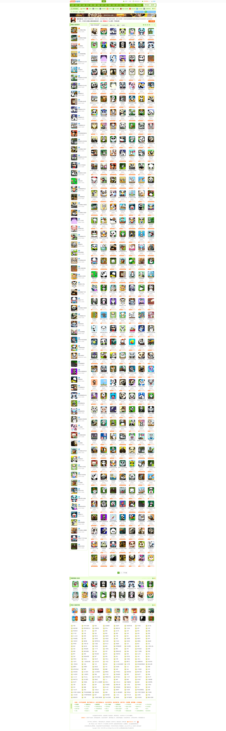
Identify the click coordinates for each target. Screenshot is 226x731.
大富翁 (106, 648)
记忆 (149, 643)
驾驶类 (117, 643)
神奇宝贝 (75, 679)
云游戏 (126, 5)
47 (79, 393)
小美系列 (86, 674)
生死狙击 (96, 8)
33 (79, 282)
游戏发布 (108, 721)
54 (79, 449)
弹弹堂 (84, 8)
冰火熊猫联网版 (82, 53)
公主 (128, 666)
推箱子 (138, 638)
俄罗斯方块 (97, 641)
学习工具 (129, 694)
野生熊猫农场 (81, 403)
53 (79, 441)
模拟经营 (75, 697)
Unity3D (75, 689)
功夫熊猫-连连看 (82, 101)
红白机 (117, 661)
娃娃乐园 (129, 671)
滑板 (149, 630)
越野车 (74, 666)
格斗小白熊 (81, 220)
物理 (85, 669)
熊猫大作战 (81, 490)
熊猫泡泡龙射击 (82, 506)
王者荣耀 (128, 702)
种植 (149, 651)
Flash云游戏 (108, 697)
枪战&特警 (86, 656)
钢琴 (117, 679)
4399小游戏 (75, 11)
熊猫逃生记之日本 (82, 61)
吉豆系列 (86, 671)
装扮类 (103, 37)
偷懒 (106, 692)
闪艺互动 (132, 5)
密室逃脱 (142, 622)
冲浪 (138, 636)
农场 (85, 664)
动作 (76, 5)
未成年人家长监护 (137, 726)
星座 (85, 654)
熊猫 (96, 674)
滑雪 (138, 630)
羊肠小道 (86, 643)
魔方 (138, 643)
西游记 (96, 679)
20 (79, 179)
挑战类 (149, 641)
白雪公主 (118, 682)
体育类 (151, 64)
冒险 (91, 5)
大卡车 (106, 689)
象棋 (138, 682)
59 (79, 489)
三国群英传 (148, 8)
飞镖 (117, 636)
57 (79, 473)
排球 (138, 633)
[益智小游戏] (81, 39)
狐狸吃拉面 (81, 228)
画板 (149, 671)
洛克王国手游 (108, 702)
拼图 (149, 666)
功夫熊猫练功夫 (82, 315)
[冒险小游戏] (81, 31)
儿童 (113, 5)
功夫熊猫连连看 (82, 260)
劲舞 (138, 646)
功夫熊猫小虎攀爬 (82, 530)
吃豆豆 (106, 643)
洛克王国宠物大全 (100, 702)
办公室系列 (97, 671)
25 (79, 219)
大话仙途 (140, 8)
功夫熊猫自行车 (82, 236)
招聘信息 (124, 721)
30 (79, 258)
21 (79, 187)
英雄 (128, 654)
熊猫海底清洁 (81, 411)
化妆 (74, 648)
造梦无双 (77, 708)
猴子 (96, 694)
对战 (149, 694)
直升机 (128, 656)
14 (79, 131)
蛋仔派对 (148, 710)
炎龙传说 (150, 661)
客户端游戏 (129, 697)
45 (79, 377)
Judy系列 (75, 674)
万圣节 (74, 661)
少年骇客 (139, 669)
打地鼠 (96, 643)
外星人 (106, 659)
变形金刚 (86, 648)
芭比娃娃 (97, 654)
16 (79, 147)
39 (79, 330)
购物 (74, 651)
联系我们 (117, 715)
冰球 (128, 633)
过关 (117, 5)
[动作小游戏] (81, 150)
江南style (97, 689)
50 (79, 417)
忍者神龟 (150, 682)
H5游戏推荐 (104, 25)
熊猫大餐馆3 (81, 355)
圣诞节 (117, 625)
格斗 (100, 622)
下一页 (125, 572)
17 (79, 155)
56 (79, 465)
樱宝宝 (128, 661)
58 (79, 481)
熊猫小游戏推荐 (95, 25)
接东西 (128, 641)
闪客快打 (75, 641)
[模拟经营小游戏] (82, 357)
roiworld (75, 677)
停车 (128, 648)
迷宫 (117, 638)
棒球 (117, 633)
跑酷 (134, 614)
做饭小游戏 (128, 706)
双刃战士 (118, 677)
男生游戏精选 (140, 689)
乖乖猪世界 (118, 646)
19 (79, 171)
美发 (106, 664)
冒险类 (151, 37)
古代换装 (134, 622)
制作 (138, 666)
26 (79, 226)
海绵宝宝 (92, 622)
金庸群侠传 (140, 661)
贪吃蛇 (96, 638)
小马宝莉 (75, 694)
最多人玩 (112, 25)
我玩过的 (137, 1)
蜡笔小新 (118, 684)
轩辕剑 (138, 684)
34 (79, 290)
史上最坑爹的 (119, 692)
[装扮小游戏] (81, 397)
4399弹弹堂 (128, 704)
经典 (74, 625)
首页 (72, 5)
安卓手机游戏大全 (139, 12)
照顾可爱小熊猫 (82, 498)
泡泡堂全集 (129, 625)
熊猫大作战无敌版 (82, 339)
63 (79, 520)
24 (79, 211)
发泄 (117, 669)
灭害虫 (149, 684)
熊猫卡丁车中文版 (82, 538)
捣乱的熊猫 (81, 252)
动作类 (94, 158)
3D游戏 (151, 614)
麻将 (106, 646)
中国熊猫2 (80, 45)
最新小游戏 (118, 706)
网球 (106, 633)
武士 (149, 654)
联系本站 (95, 721)
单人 (126, 614)
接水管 (85, 646)
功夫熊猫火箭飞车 (82, 450)
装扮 (109, 5)
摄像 (85, 687)
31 (79, 266)
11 (79, 107)
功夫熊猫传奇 (81, 387)
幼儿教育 (86, 679)
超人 (149, 659)
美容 (85, 684)
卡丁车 (96, 648)
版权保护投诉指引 (118, 723)
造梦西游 (108, 706)
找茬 (85, 638)
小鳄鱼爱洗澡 (98, 708)
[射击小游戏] (81, 341)
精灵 (96, 687)
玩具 (74, 687)
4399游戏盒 (139, 702)
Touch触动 (117, 8)
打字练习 (139, 677)
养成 (85, 689)
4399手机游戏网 (82, 702)
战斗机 (149, 625)
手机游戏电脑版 (87, 692)
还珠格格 (118, 687)
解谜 (109, 614)
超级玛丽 (75, 628)
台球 (149, 628)
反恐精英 (107, 625)
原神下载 (122, 702)
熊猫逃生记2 (81, 117)
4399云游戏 (118, 710)
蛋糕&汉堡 (118, 651)
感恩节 (117, 689)
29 (79, 250)
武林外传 (118, 654)
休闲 (102, 5)
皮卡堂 (110, 8)
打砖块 (117, 641)
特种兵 (74, 659)
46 (79, 385)
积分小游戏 (97, 677)
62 (79, 512)
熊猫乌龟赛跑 (81, 522)
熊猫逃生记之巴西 (82, 77)
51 (79, 425)
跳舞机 (138, 641)
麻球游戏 (97, 669)
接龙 (74, 646)
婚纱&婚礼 (86, 651)
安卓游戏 (77, 706)
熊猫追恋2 (80, 458)
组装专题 (107, 694)
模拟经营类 (122, 64)
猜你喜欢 (146, 1)
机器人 (106, 682)
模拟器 (117, 697)
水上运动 (75, 636)
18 (79, 163)
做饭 (109, 622)
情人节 (149, 677)
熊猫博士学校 (81, 284)
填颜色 (85, 682)
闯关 (143, 614)
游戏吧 (152, 5)
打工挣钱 (139, 651)
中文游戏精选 (151, 622)
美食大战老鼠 (125, 8)
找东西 (117, 666)
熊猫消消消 (81, 323)
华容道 (96, 646)
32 (79, 274)
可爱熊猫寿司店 (82, 188)
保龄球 (106, 636)
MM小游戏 (86, 625)
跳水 (128, 636)
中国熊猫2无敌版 (82, 38)
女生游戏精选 (125, 622)
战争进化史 (75, 669)
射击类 (132, 91)
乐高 (74, 684)
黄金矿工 (87, 710)
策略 (98, 5)
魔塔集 (85, 641)
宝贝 (96, 664)
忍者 (74, 656)
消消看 (128, 638)
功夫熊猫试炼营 (82, 435)
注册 (130, 1)
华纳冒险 (75, 638)
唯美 (96, 625)
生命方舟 (97, 661)
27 (79, 234)
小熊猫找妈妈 (81, 347)
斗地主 (106, 661)
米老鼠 (128, 659)
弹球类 (74, 643)
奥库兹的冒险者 (141, 664)
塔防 (117, 614)
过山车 (138, 654)
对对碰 (138, 625)
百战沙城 (133, 8)
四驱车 (85, 666)
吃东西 (106, 641)
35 (79, 298)
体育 (80, 5)
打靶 (117, 659)
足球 (128, 630)
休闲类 (94, 37)
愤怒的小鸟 (108, 677)
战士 (117, 656)
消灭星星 (148, 706)
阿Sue (106, 628)
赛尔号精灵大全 (91, 702)
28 (79, 242)
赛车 (100, 614)
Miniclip (85, 677)
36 (79, 306)
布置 (106, 651)
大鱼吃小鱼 (150, 646)
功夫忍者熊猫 (81, 331)
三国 (85, 630)
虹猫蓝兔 (97, 628)
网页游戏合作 (102, 721)
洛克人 (85, 659)
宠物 (128, 651)
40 (79, 338)
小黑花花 (75, 664)
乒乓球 (74, 633)
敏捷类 (94, 50)
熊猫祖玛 (80, 69)
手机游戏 (138, 5)
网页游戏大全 (87, 628)
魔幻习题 (139, 671)
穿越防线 (129, 682)
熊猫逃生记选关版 (82, 141)
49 (79, 409)
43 (79, 361)
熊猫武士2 (80, 514)
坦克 (83, 622)
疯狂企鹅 (150, 664)
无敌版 (91, 614)
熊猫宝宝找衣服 (82, 474)
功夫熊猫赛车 (81, 363)
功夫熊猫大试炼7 (82, 149)
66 (79, 544)
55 (79, 457)
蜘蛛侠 (106, 671)
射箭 (96, 633)
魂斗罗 (96, 659)
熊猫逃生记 (81, 93)
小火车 (128, 677)
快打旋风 (139, 648)
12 (79, 115)
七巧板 (128, 684)
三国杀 (90, 8)
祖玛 (149, 638)
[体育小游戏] (81, 198)
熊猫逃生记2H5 (81, 109)
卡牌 (85, 697)
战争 (96, 684)
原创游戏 (75, 671)
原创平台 (113, 721)
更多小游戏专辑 (75, 605)
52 (79, 433)
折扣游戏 (139, 697)
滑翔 (149, 633)
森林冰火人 (74, 622)
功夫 (138, 687)
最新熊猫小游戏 (75, 578)
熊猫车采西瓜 (81, 546)
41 (79, 346)
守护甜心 (118, 671)
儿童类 (103, 253)
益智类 (113, 37)
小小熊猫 (80, 427)
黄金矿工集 (117, 622)
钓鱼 (85, 633)
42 (79, 354)
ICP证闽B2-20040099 (108, 723)
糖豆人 (107, 708)
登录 (126, 1)
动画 (149, 687)
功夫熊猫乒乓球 (82, 292)
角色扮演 (75, 630)
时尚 (106, 654)
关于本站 (90, 721)
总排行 (123, 25)
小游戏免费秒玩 (139, 710)
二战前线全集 (87, 661)
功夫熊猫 (80, 443)
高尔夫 (96, 636)
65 (79, 536)
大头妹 (128, 628)
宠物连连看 (128, 710)
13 (79, 123)
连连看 (83, 614)
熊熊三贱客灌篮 (82, 268)
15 (79, 139)
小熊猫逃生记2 (81, 125)
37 (79, 314)
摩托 (117, 648)
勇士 (149, 656)
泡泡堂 (107, 710)
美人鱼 (106, 687)
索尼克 (96, 666)
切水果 (138, 679)
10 (79, 99)
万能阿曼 (150, 679)
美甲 (138, 628)
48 (79, 401)
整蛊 (149, 674)
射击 (87, 5)
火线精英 (103, 8)
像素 (106, 669)
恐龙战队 (118, 674)
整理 (128, 674)
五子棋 (128, 664)
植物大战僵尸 (119, 708)
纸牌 (149, 689)
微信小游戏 (150, 697)
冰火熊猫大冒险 (82, 30)
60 (79, 496)
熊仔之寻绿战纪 (82, 165)
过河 (128, 643)
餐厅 (74, 654)
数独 (128, 679)
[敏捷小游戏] (81, 135)
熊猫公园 (80, 180)
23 (79, 203)
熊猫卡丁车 (81, 300)
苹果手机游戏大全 (150, 12)
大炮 (138, 656)
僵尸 (96, 656)
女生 (106, 5)
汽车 (106, 666)
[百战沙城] (113, 16)
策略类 (94, 172)
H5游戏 (149, 692)
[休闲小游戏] (81, 71)
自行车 (117, 630)
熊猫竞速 (80, 379)
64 (79, 528)
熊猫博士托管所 (82, 276)
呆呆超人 (129, 692)
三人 (106, 679)
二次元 (117, 694)
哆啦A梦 (118, 628)
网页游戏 (147, 5)
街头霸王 (129, 646)
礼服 (96, 651)
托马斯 (128, 689)
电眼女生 (129, 687)
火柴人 (138, 659)
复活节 (74, 682)
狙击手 (138, 674)
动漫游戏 (97, 692)
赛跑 (106, 630)
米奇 (149, 669)
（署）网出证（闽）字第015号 (95, 723)
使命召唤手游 (116, 702)
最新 (118, 25)
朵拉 (128, 669)
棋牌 (95, 5)
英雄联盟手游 (98, 706)
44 (79, 369)
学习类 (106, 674)
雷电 (106, 656)
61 (79, 504)
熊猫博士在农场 (82, 466)
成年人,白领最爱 (98, 682)
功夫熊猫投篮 (81, 196)
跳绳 (85, 636)
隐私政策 (119, 721)
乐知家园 (107, 684)
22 (79, 195)
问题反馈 (131, 721)
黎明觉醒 (133, 702)
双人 (121, 5)
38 (79, 322)
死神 (149, 648)
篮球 (96, 630)
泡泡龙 (106, 638)
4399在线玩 (148, 704)
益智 (84, 5)
